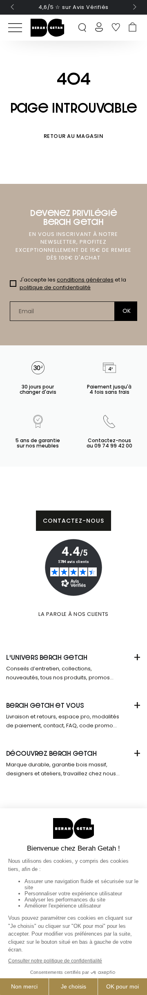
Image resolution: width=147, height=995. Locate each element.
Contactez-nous (74, 521)
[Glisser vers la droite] (134, 7)
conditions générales (85, 280)
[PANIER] (132, 28)
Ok (126, 311)
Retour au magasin (74, 136)
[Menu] (15, 28)
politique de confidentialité (55, 287)
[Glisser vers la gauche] (13, 7)
